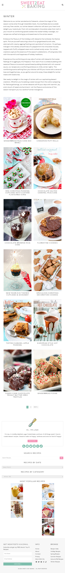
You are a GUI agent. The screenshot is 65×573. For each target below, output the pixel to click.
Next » (36, 407)
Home (37, 549)
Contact (38, 554)
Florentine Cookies (47, 243)
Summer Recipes (56, 556)
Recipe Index (54, 549)
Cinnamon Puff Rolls (47, 141)
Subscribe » (17, 564)
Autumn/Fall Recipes (57, 559)
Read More (32, 441)
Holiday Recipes (55, 551)
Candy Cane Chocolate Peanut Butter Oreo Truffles (17, 395)
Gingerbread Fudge (47, 393)
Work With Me (39, 559)
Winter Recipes (55, 561)
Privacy (37, 556)
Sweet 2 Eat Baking (28, 569)
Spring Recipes (55, 554)
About (37, 551)
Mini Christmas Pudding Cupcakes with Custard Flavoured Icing (17, 193)
